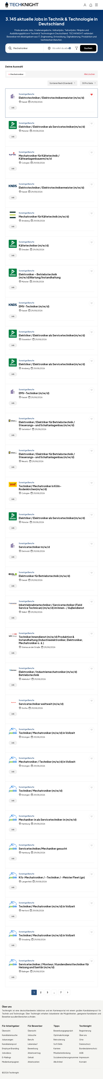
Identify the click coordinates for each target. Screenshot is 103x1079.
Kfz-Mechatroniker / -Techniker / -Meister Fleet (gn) (52, 877)
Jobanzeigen (7, 1039)
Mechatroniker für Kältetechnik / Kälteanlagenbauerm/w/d (39, 157)
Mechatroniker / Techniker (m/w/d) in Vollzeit (47, 761)
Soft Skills (58, 1044)
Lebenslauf (32, 1044)
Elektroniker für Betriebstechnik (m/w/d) (44, 575)
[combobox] (62, 83)
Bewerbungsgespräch (63, 1030)
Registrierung (85, 1030)
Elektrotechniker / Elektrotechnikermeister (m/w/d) (51, 97)
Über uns (83, 1035)
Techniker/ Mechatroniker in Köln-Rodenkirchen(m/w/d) (40, 487)
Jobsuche (32, 1035)
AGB (81, 1053)
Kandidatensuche (9, 1035)
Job (12, 108)
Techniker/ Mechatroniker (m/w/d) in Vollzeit (47, 732)
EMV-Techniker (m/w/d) (34, 306)
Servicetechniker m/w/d (34, 547)
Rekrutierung (59, 1039)
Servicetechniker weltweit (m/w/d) (41, 703)
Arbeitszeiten (33, 1062)
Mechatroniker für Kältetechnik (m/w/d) (44, 216)
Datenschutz (85, 1044)
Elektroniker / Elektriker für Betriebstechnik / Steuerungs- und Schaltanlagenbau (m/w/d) (47, 423)
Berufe (31, 1039)
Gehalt (31, 1057)
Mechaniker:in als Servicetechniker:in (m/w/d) (48, 819)
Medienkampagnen (10, 1062)
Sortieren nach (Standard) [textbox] (61, 83)
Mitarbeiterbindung (62, 1053)
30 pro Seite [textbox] (87, 83)
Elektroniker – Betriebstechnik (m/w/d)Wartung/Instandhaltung (40, 276)
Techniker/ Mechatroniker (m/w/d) (40, 790)
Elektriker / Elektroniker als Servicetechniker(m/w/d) (52, 126)
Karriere (57, 1048)
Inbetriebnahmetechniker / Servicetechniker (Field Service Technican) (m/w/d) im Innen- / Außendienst (51, 606)
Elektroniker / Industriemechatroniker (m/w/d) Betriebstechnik (48, 673)
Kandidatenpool (9, 1044)
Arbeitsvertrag (34, 1053)
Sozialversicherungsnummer (66, 1057)
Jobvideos (6, 1053)
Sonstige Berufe (26, 94)
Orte (81, 1039)
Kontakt (83, 1062)
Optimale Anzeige (61, 1035)
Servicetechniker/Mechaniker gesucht (43, 848)
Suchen (88, 48)
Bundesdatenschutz (88, 1048)
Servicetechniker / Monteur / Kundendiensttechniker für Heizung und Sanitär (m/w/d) (54, 966)
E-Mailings (6, 1057)
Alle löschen (89, 74)
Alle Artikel (58, 1062)
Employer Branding (10, 1048)
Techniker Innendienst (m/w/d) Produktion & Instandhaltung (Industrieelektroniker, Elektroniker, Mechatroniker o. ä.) (51, 640)
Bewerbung (33, 1048)
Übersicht (6, 1030)
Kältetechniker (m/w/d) (34, 245)
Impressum (84, 1057)
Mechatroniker (16, 74)
